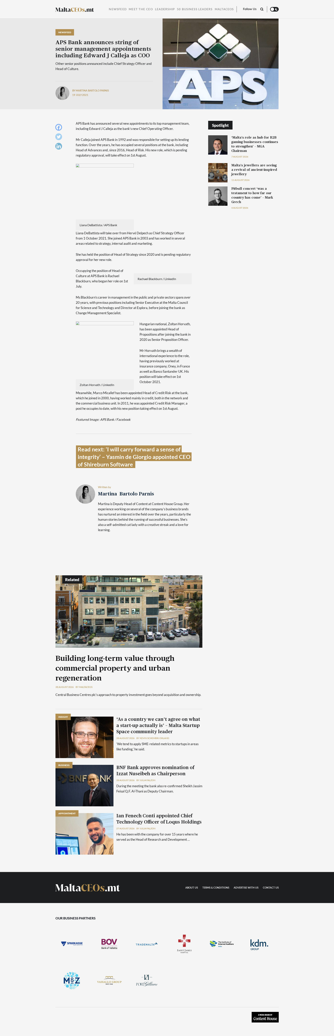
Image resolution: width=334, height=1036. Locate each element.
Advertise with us (246, 888)
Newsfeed (118, 9)
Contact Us (271, 888)
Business (64, 765)
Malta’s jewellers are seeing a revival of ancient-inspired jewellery (254, 170)
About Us (191, 888)
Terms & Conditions (215, 888)
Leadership (165, 9)
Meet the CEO (141, 9)
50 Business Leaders (194, 9)
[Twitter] (59, 137)
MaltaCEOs (224, 9)
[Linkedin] (59, 147)
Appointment (67, 813)
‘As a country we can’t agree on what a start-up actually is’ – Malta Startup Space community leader (158, 725)
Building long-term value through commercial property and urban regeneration (115, 668)
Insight (63, 716)
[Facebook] (59, 128)
